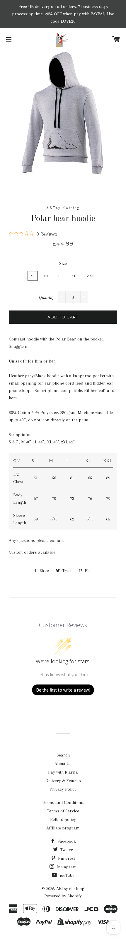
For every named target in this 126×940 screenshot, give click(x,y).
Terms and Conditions (63, 802)
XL (74, 275)
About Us (63, 763)
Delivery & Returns (63, 780)
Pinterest (66, 858)
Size (63, 263)
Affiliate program (63, 828)
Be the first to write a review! (63, 690)
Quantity (46, 297)
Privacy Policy (63, 789)
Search (63, 755)
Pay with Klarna (63, 772)
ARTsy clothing (70, 888)
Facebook (66, 841)
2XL (91, 275)
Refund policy (63, 819)
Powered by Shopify (63, 896)
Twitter (66, 849)
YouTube (66, 875)
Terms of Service (63, 811)
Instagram (66, 866)
